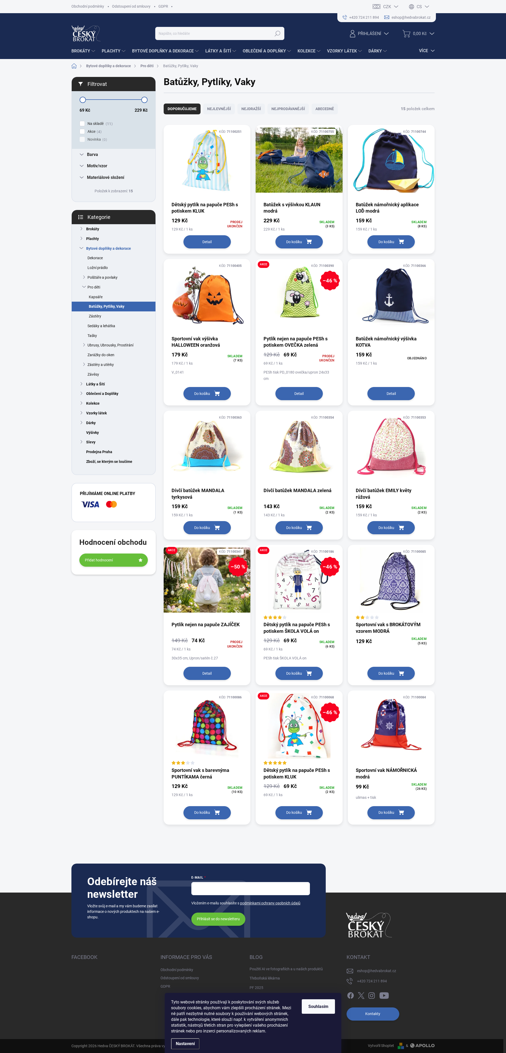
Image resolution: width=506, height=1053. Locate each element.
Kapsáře (96, 297)
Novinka (96, 139)
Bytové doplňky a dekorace (108, 248)
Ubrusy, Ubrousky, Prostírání (110, 345)
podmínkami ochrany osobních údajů (270, 903)
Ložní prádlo (97, 268)
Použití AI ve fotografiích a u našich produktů (286, 969)
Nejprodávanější (288, 109)
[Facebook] (350, 994)
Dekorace (95, 258)
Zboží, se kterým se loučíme (109, 461)
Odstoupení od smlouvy (131, 6)
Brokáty (92, 229)
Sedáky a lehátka (101, 326)
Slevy (90, 442)
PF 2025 (256, 988)
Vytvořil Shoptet (381, 1046)
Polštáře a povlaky (102, 277)
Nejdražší (251, 109)
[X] (361, 994)
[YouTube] (384, 994)
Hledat (277, 33)
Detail (207, 242)
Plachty (92, 239)
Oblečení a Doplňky (102, 393)
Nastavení (185, 1043)
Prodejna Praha (99, 452)
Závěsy (93, 374)
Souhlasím (318, 1006)
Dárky (91, 423)
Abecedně (324, 109)
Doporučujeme (182, 109)
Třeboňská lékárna (265, 978)
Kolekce (93, 403)
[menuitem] (83, 51)
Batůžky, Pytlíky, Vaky (106, 306)
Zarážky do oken (100, 355)
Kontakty (372, 1014)
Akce (93, 131)
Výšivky (92, 432)
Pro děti (93, 287)
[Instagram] (372, 994)
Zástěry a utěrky (100, 365)
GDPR (163, 6)
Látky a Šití (95, 384)
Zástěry (95, 316)
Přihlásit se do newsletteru (218, 919)
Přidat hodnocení (99, 560)
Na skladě (99, 123)
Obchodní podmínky (87, 6)
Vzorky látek (96, 413)
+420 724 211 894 (372, 981)
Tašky (92, 336)
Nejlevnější (219, 109)
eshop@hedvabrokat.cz (376, 971)
